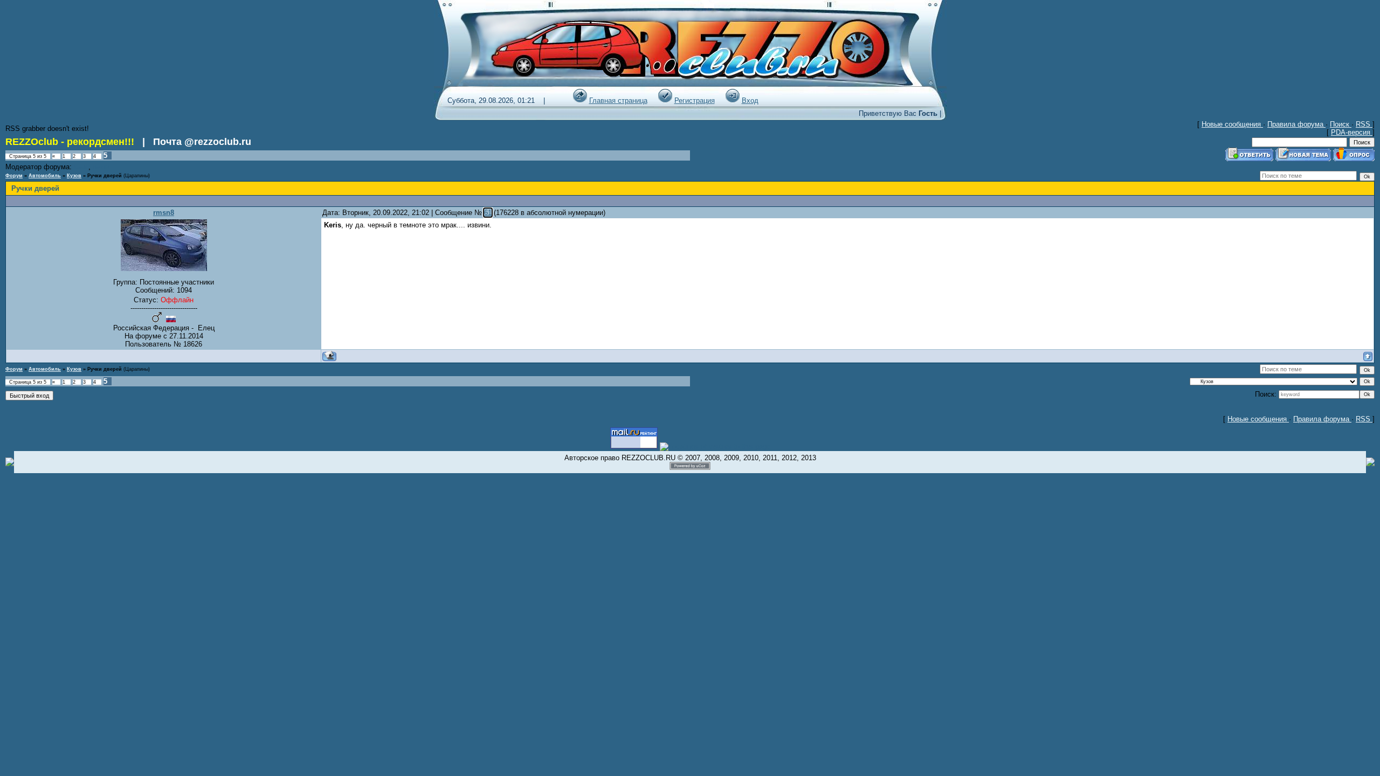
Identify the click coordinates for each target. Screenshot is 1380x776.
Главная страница (618, 100)
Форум (14, 175)
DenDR (101, 167)
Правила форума (1296, 124)
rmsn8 (163, 213)
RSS (1364, 124)
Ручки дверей (104, 175)
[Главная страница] (580, 100)
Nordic (81, 167)
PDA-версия (1351, 132)
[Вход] (733, 100)
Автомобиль (45, 175)
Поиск (1340, 124)
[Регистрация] (665, 100)
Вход (750, 100)
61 (488, 213)
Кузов (74, 175)
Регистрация (694, 100)
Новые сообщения (1232, 124)
